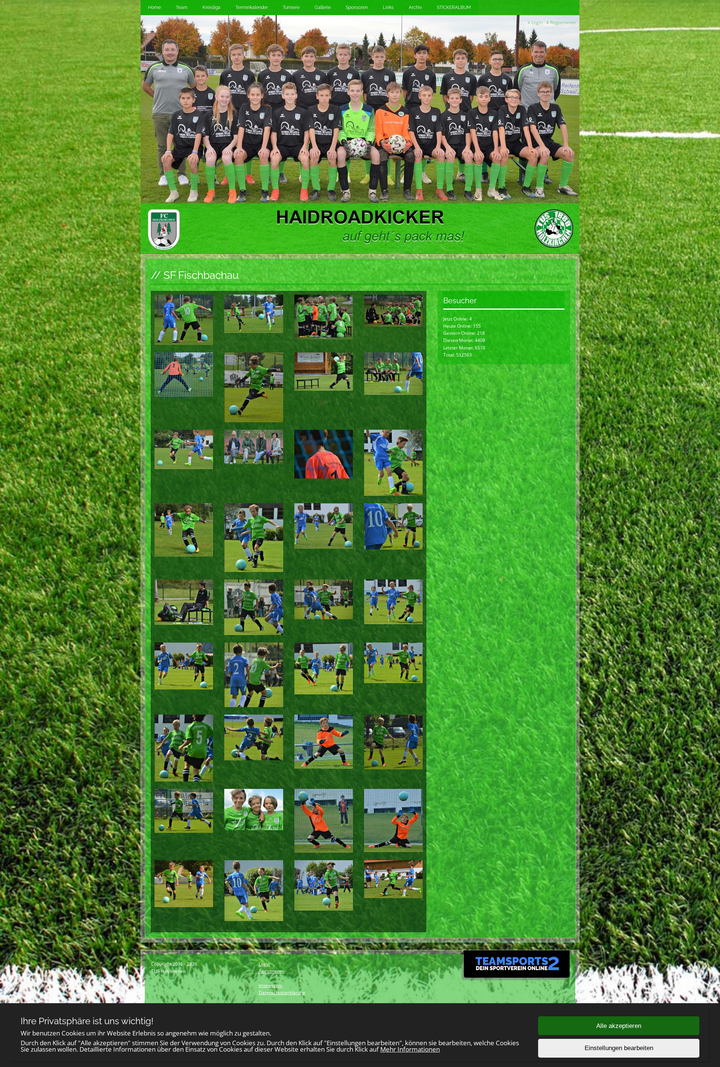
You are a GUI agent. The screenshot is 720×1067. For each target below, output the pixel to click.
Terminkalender (252, 7)
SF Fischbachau (554, 277)
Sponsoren (357, 7)
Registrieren (562, 22)
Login (536, 22)
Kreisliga (211, 7)
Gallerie (323, 7)
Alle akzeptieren (618, 1025)
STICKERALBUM (454, 7)
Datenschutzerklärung (282, 992)
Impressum (270, 985)
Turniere (291, 7)
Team (182, 7)
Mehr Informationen (410, 1049)
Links (388, 7)
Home (154, 7)
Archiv (415, 7)
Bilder (525, 277)
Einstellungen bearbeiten (619, 1048)
